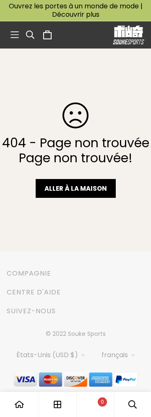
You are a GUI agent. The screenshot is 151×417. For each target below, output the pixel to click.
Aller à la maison (75, 188)
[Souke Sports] (128, 35)
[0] (95, 404)
